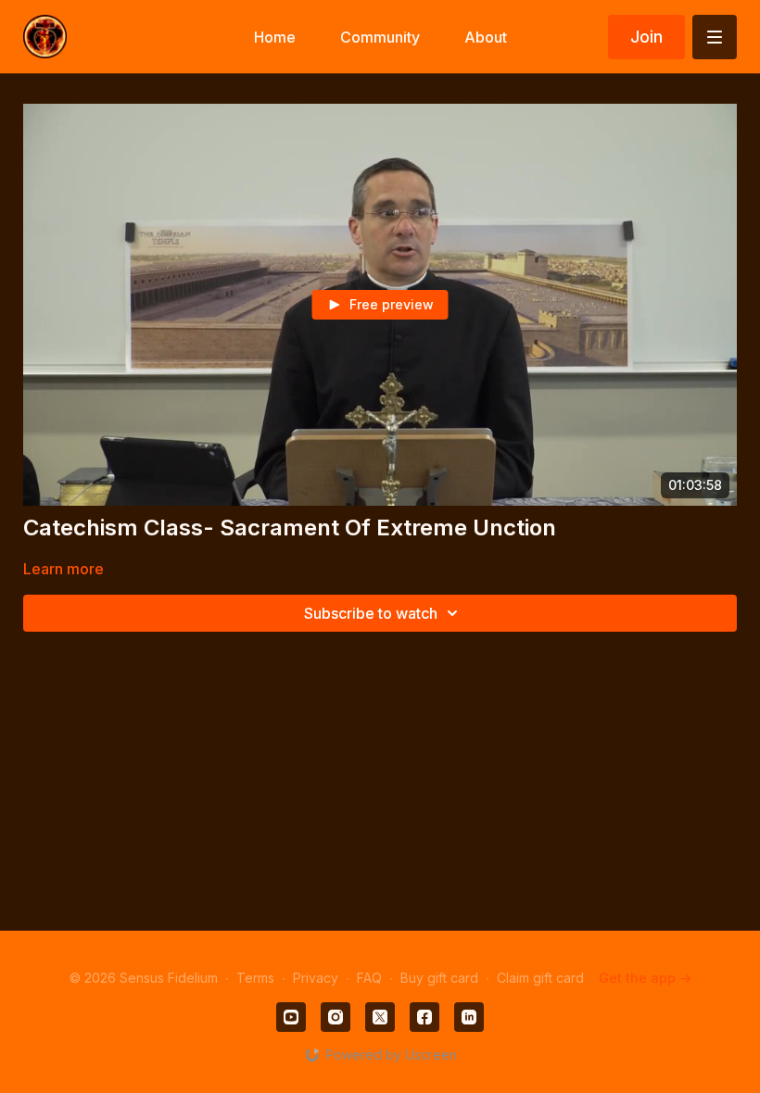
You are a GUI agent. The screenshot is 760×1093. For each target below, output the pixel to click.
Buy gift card (439, 978)
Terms (255, 978)
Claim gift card (540, 978)
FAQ (369, 978)
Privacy (315, 978)
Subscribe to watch (370, 613)
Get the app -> (645, 978)
